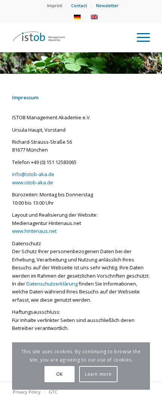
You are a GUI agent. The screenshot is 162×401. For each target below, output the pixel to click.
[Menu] (139, 37)
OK (59, 374)
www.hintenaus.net (34, 231)
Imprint (54, 5)
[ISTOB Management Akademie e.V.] (67, 37)
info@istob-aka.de (33, 174)
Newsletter (107, 5)
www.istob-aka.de (32, 182)
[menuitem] (54, 6)
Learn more (98, 374)
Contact (79, 5)
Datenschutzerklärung (52, 283)
